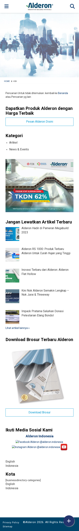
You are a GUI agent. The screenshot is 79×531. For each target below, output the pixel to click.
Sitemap (7, 526)
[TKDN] (39, 185)
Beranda (63, 93)
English (10, 461)
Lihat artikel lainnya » (18, 328)
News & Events (19, 149)
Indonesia (12, 466)
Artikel (13, 142)
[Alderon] (39, 6)
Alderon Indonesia (39, 436)
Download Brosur (39, 412)
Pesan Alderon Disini (39, 121)
